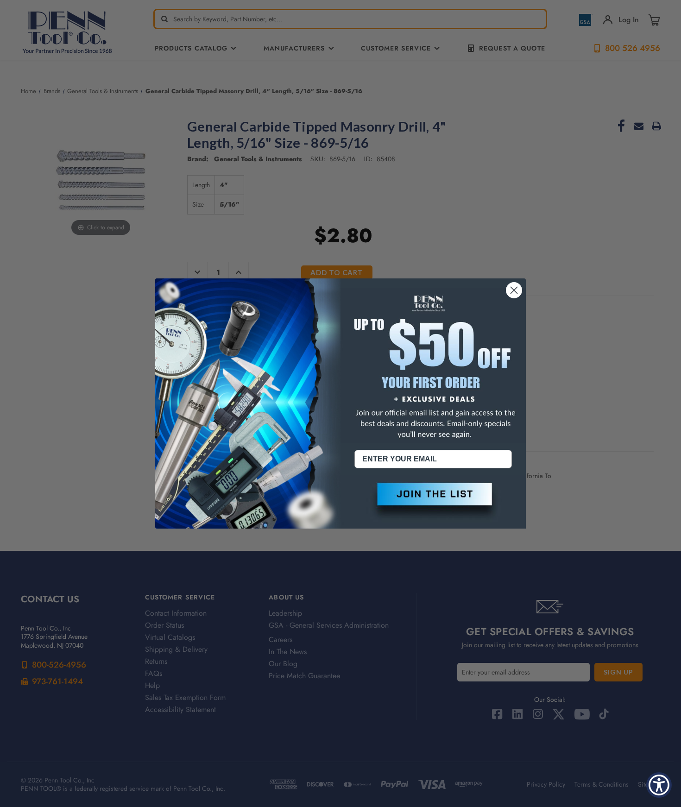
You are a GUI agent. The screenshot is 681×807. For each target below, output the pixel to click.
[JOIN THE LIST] (433, 501)
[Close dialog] (514, 290)
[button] (433, 501)
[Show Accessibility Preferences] (659, 785)
